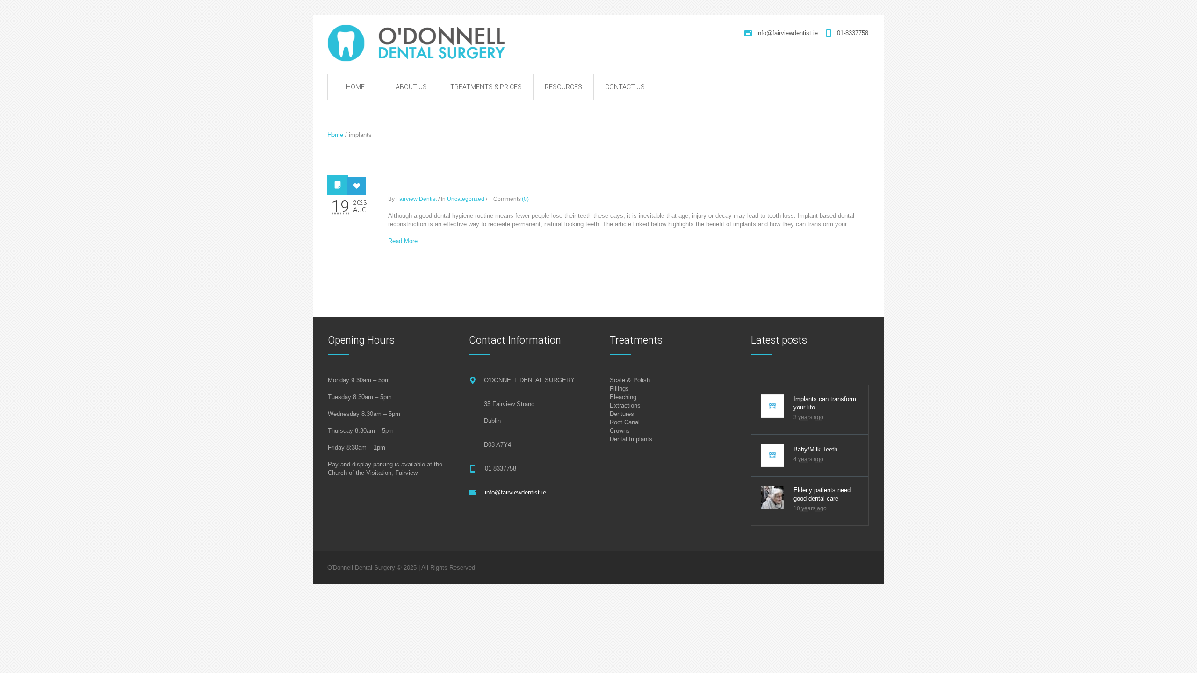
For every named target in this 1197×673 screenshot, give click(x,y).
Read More (403, 240)
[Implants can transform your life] (772, 406)
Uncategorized (465, 199)
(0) (525, 199)
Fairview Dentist (416, 199)
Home (335, 134)
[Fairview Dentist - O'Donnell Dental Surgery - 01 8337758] (421, 43)
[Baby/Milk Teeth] (772, 455)
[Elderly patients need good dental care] (772, 497)
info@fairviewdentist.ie (787, 32)
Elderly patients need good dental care (822, 494)
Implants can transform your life (493, 183)
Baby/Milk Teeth (815, 449)
